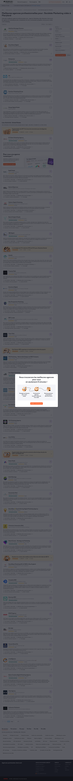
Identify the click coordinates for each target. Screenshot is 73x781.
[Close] (56, 375)
